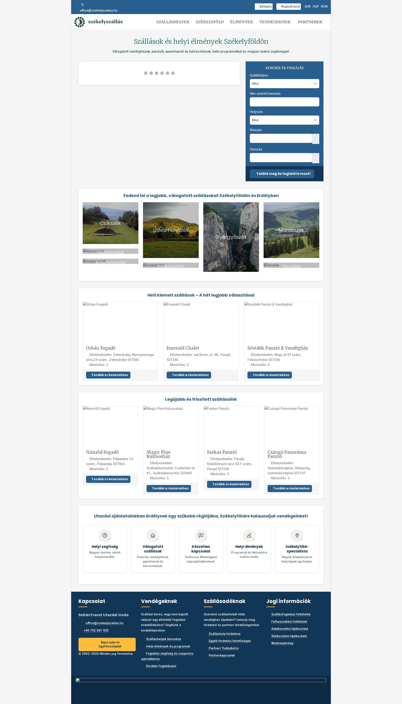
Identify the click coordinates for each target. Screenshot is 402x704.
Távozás (256, 149)
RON (324, 6)
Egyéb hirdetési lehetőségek (229, 641)
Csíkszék (110, 223)
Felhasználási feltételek (289, 622)
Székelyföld (210, 21)
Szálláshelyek (172, 21)
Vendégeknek (275, 21)
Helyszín (256, 112)
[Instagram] (89, 4)
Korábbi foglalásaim (160, 666)
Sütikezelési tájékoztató (289, 636)
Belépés (266, 6)
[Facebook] (75, 4)
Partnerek (310, 21)
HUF (316, 6)
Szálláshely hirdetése (224, 634)
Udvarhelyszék (171, 230)
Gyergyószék (231, 236)
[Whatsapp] (96, 4)
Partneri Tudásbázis (223, 648)
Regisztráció (290, 6)
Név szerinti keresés (265, 94)
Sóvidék (291, 266)
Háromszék (110, 252)
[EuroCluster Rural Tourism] (201, 688)
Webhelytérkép (282, 643)
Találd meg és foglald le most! (283, 173)
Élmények (241, 21)
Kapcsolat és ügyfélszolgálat (110, 644)
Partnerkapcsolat (221, 655)
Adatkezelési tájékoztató (289, 629)
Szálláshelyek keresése (163, 639)
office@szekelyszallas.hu (98, 10)
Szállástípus (259, 75)
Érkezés (256, 130)
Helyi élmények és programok (167, 646)
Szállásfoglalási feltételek (291, 614)
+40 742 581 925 (96, 630)
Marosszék (291, 230)
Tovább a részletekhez (109, 375)
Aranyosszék (110, 262)
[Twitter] (82, 4)
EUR (308, 6)
